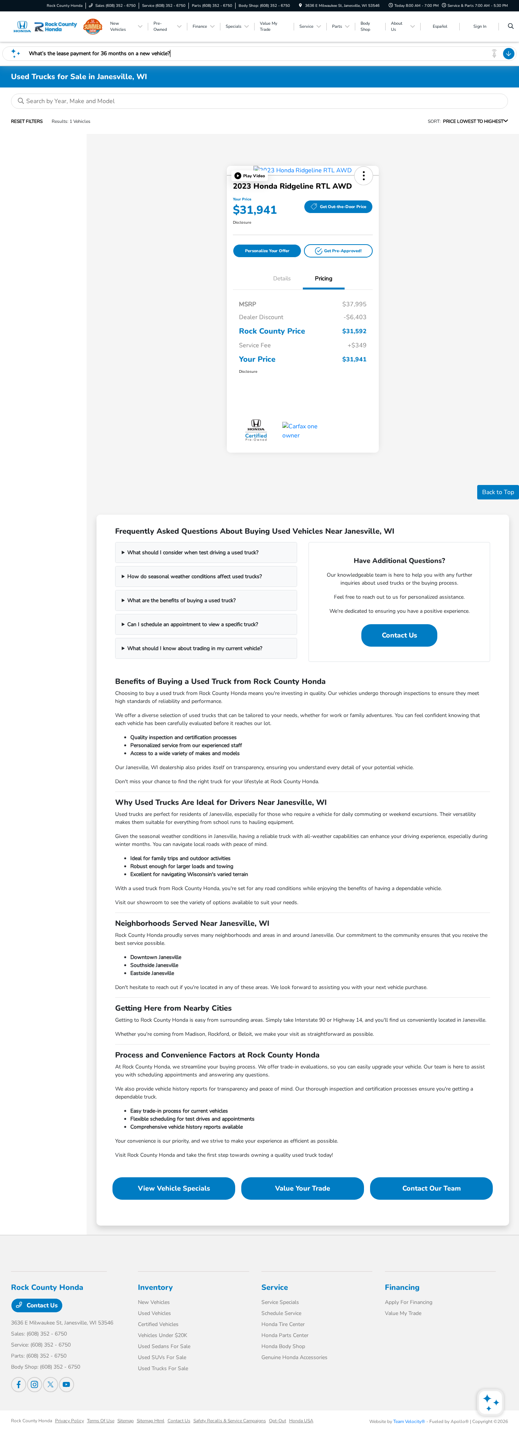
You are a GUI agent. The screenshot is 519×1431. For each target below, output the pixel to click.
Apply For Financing (408, 1302)
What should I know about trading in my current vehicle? (194, 648)
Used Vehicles (154, 1313)
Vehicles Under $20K (162, 1335)
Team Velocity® (409, 1421)
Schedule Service (281, 1313)
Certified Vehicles (158, 1324)
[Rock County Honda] (45, 27)
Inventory (155, 1287)
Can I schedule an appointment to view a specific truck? (192, 624)
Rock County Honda (31, 1421)
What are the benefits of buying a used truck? (181, 600)
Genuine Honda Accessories (294, 1357)
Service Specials (280, 1302)
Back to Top (498, 492)
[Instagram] (34, 1384)
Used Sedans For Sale (164, 1346)
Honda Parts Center (285, 1335)
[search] (511, 26)
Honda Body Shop (283, 1346)
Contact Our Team (431, 1188)
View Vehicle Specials (174, 1188)
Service (274, 1287)
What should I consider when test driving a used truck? (192, 552)
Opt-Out (277, 1421)
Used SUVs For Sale (162, 1357)
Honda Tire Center (283, 1324)
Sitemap (125, 1421)
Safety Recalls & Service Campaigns (229, 1421)
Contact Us (399, 635)
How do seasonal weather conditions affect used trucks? (194, 576)
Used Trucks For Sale (163, 1368)
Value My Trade (403, 1313)
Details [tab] (282, 278)
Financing (402, 1287)
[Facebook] (18, 1384)
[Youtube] (66, 1384)
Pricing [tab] (323, 278)
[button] (249, 175)
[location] (300, 5)
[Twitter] (50, 1384)
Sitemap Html (151, 1421)
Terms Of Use (100, 1421)
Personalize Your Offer (267, 251)
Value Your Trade (302, 1188)
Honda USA (301, 1421)
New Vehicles (154, 1302)
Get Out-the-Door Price (343, 207)
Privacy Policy (69, 1421)
